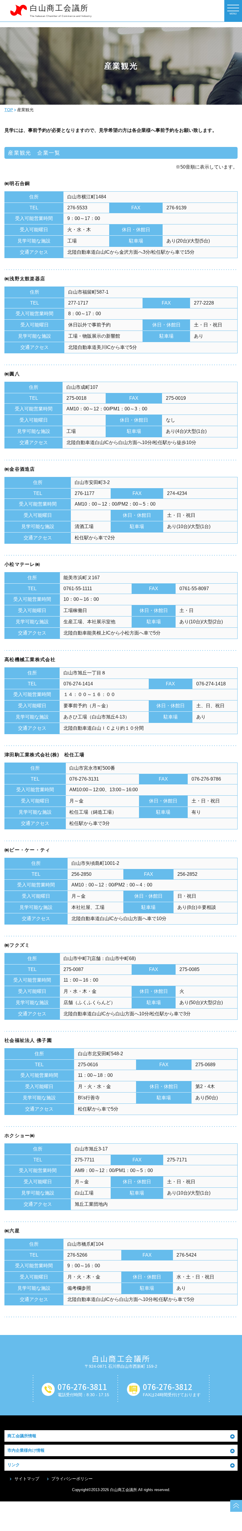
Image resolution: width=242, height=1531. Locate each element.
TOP (8, 109)
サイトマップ (26, 1478)
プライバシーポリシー (72, 1478)
